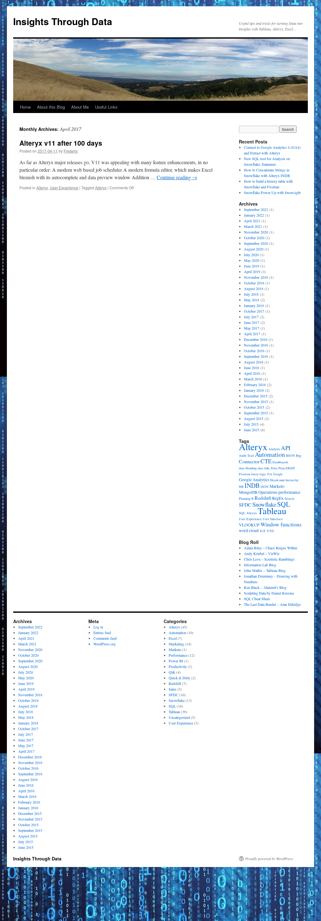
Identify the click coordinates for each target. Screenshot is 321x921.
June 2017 (251, 322)
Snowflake (264, 504)
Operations (267, 492)
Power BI (176, 660)
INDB (252, 485)
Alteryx (42, 187)
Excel (173, 638)
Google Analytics (254, 479)
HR (241, 486)
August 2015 (253, 418)
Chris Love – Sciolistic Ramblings (269, 559)
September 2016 (256, 356)
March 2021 (253, 226)
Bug (298, 455)
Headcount (277, 480)
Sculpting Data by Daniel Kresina (269, 592)
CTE (265, 461)
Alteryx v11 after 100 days (60, 143)
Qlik (172, 672)
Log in (98, 626)
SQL (283, 504)
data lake (264, 468)
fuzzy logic (258, 474)
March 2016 (253, 378)
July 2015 (251, 424)
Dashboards (280, 462)
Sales (172, 689)
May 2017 (251, 328)
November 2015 (256, 401)
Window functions (281, 524)
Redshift (263, 497)
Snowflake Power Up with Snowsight (272, 192)
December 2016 (255, 339)
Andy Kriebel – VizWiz (261, 553)
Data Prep (278, 468)
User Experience (64, 187)
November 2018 (256, 277)
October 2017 (254, 311)
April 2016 (252, 373)
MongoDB (248, 492)
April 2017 (252, 333)
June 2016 (251, 367)
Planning (244, 498)
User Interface (273, 519)
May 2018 (251, 299)
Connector (249, 461)
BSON (290, 455)
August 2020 (253, 248)
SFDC (245, 504)
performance (289, 492)
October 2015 (254, 407)
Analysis (274, 449)
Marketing (176, 643)
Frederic (71, 151)
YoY (263, 531)
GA (269, 474)
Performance (178, 655)
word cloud (249, 530)
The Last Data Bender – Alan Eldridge (272, 604)
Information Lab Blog (260, 564)
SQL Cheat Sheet (257, 598)
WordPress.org (104, 643)
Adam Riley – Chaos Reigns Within (270, 547)
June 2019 (251, 265)
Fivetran (244, 474)
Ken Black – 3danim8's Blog (265, 587)
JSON (264, 486)
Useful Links (106, 107)
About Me (80, 107)
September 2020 (256, 243)
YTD (270, 531)
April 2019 (252, 271)
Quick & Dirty (179, 677)
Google (278, 474)
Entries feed (102, 632)
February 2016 (255, 384)
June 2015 (251, 429)
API (285, 448)
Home (25, 107)
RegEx (278, 498)
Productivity (178, 666)
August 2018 (253, 288)
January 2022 (254, 215)
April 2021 (252, 220)
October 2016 (254, 350)
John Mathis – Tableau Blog (265, 570)
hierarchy (292, 480)
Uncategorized (179, 717)
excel (290, 468)
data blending (248, 468)
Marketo (277, 486)
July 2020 (251, 254)
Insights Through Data (62, 21)
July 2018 (251, 294)
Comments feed (105, 638)
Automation (270, 454)
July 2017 (251, 316)
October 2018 (254, 282)
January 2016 (254, 390)
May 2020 (251, 260)
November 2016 (256, 344)
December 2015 (255, 395)
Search (289, 498)
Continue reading (177, 177)
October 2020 (254, 237)
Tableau (272, 511)
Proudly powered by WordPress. (269, 858)
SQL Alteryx (248, 513)
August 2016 (253, 361)
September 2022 (256, 209)
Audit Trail (246, 455)
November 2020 (256, 231)
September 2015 (256, 412)
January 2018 (254, 305)
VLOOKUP (249, 525)
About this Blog (51, 107)
